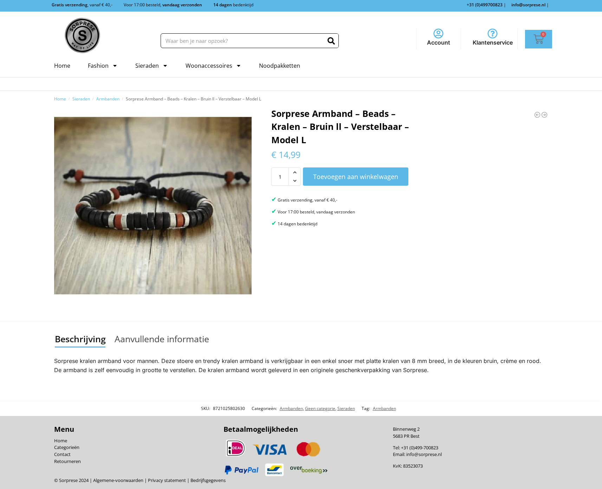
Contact (62, 454)
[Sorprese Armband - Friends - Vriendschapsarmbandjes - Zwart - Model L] (544, 114)
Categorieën (66, 447)
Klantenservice (493, 42)
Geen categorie (320, 408)
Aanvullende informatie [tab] (162, 339)
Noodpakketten (279, 66)
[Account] (438, 33)
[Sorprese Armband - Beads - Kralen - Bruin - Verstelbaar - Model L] (537, 114)
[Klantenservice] (492, 33)
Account (438, 42)
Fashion (98, 66)
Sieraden (147, 66)
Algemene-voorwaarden (118, 480)
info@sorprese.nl (424, 454)
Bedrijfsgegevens (207, 480)
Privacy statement (166, 480)
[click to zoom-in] (153, 205)
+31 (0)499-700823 (419, 447)
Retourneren (67, 461)
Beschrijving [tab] (80, 339)
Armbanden (107, 98)
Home (62, 66)
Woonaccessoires (209, 66)
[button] (294, 172)
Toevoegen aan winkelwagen (355, 176)
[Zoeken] (331, 41)
